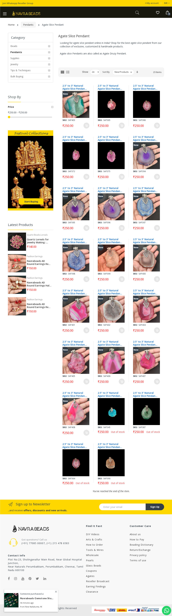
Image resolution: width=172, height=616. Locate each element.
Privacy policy (138, 555)
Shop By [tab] (14, 97)
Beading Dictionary (141, 544)
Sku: (64, 120)
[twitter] (37, 578)
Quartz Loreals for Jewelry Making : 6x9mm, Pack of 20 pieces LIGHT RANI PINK (38, 241)
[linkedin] (44, 578)
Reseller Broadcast (98, 581)
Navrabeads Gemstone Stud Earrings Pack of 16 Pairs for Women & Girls (37, 598)
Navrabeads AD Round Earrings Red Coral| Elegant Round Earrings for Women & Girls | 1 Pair (38, 263)
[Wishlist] (158, 12)
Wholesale (92, 555)
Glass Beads (93, 565)
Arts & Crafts (94, 539)
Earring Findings (96, 586)
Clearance (92, 591)
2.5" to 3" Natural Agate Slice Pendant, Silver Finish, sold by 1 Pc (74, 87)
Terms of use (138, 560)
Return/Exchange (140, 550)
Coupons (91, 570)
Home (11, 24)
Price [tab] (11, 106)
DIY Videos (92, 534)
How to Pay (137, 539)
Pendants (28, 24)
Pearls (90, 560)
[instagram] (15, 578)
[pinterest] (30, 578)
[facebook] (9, 578)
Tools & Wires (95, 550)
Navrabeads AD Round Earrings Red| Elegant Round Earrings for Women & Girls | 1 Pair (39, 306)
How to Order (94, 544)
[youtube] (22, 578)
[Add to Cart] (86, 125)
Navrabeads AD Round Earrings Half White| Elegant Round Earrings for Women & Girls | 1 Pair (39, 284)
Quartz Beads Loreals (37, 234)
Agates (90, 576)
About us (135, 534)
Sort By (106, 71)
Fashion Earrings (34, 256)
